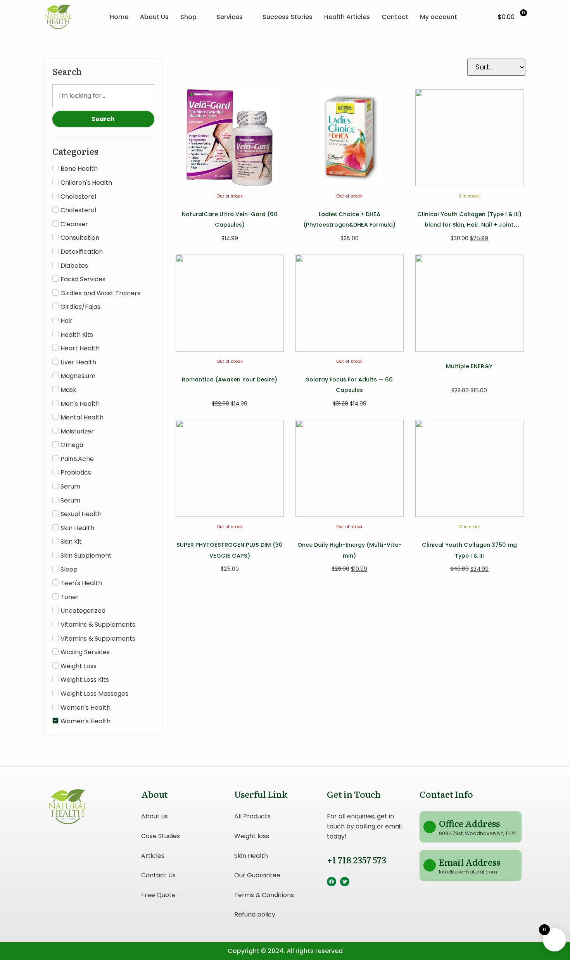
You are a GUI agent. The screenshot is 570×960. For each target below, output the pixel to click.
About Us (154, 16)
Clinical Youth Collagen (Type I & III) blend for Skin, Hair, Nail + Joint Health (469, 224)
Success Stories (288, 16)
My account (438, 16)
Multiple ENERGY (469, 366)
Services (229, 16)
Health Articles (347, 16)
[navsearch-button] (480, 17)
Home (119, 16)
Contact (395, 16)
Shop (188, 16)
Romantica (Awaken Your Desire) (229, 379)
